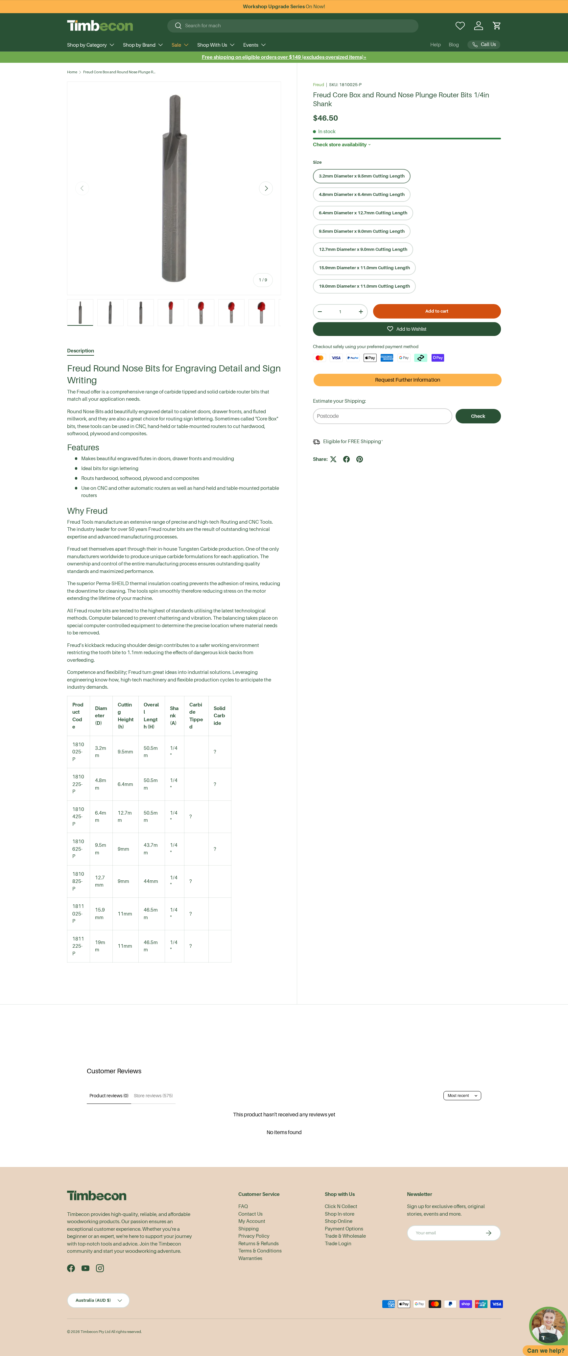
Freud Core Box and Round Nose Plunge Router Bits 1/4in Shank (120, 72)
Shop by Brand (139, 45)
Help (435, 44)
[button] (497, 25)
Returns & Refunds (258, 1243)
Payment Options (344, 1228)
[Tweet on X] (333, 459)
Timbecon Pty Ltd (95, 1332)
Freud (318, 84)
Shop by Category (87, 45)
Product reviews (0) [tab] (109, 1095)
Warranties (250, 1258)
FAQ (243, 1206)
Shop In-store (339, 1214)
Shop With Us (212, 45)
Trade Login (338, 1243)
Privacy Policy (254, 1236)
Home (72, 72)
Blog (454, 44)
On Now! (284, 6)
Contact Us (250, 1214)
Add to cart (436, 311)
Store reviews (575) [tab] (153, 1095)
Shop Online (338, 1221)
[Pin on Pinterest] (359, 459)
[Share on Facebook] (346, 459)
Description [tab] (80, 350)
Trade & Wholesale (345, 1236)
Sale (176, 45)
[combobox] (293, 25)
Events (250, 45)
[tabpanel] (174, 669)
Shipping (248, 1228)
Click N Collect (341, 1206)
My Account (251, 1221)
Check (478, 416)
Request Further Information (407, 380)
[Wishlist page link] (460, 25)
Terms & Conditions (260, 1250)
